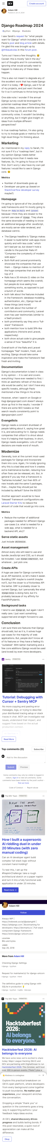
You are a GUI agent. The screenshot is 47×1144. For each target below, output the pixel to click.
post (12, 43)
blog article (26, 43)
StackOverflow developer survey (22, 190)
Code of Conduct (16, 788)
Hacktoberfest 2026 (11, 1067)
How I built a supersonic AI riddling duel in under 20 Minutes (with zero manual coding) (21, 846)
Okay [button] (7, 1139)
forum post (31, 49)
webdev (26, 31)
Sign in (15, 778)
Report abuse (32, 788)
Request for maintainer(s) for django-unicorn (23, 975)
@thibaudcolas (9, 49)
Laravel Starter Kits (12, 503)
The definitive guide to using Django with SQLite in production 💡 (21, 986)
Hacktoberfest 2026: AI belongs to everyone (19, 1051)
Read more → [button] (10, 890)
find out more (23, 783)
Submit (11, 767)
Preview (24, 767)
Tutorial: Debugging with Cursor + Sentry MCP (22, 699)
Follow (23, 912)
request (20, 36)
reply (27, 148)
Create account (36, 3)
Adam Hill (12, 10)
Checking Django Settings (14, 964)
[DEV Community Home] (10, 3)
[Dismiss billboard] (43, 1075)
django (16, 31)
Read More (9, 739)
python (6, 31)
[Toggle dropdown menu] (43, 659)
